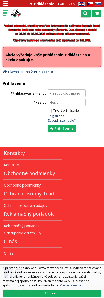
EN (81, 4)
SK (97, 4)
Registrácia (56, 116)
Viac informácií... (71, 285)
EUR (61, 3)
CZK (71, 3)
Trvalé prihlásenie (66, 110)
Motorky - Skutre (26, 13)
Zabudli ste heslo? (62, 120)
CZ (89, 4)
